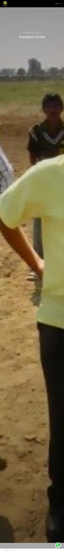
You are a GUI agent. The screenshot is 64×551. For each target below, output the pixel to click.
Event (29, 32)
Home (25, 32)
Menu (59, 4)
